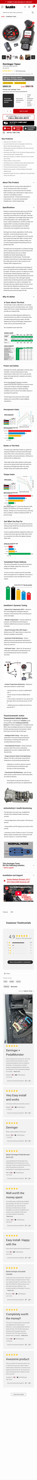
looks (5, 981)
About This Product (11, 182)
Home (2, 16)
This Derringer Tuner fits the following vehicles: (14, 865)
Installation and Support (13, 875)
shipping (6, 986)
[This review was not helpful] (29, 1081)
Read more (17, 1071)
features (14, 382)
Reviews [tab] (5, 912)
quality (12, 981)
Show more (14, 986)
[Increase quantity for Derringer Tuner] (10, 111)
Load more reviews (18, 1394)
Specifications (9, 207)
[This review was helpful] (25, 1081)
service (18, 981)
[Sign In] (25, 7)
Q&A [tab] (12, 912)
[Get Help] (29, 7)
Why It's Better (9, 297)
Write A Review (14, 962)
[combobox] (18, 12)
